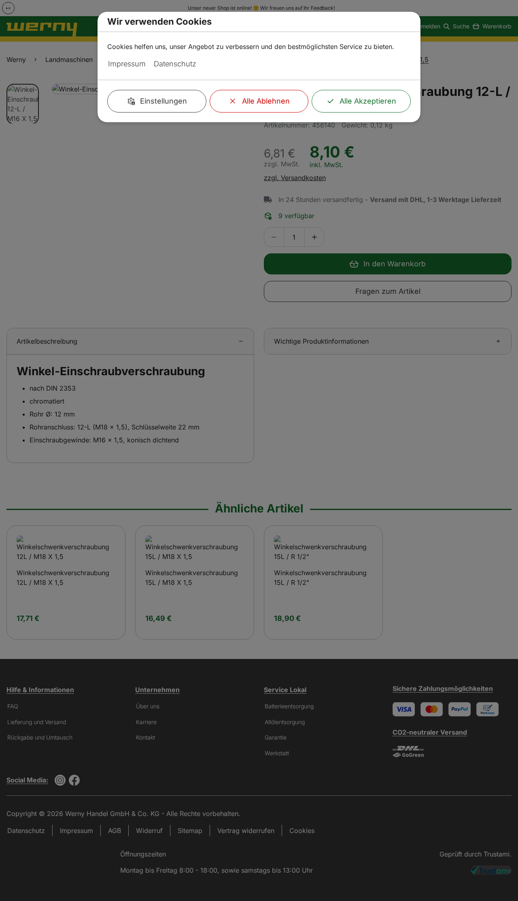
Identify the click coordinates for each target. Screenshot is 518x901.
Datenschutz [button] (175, 64)
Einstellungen (163, 101)
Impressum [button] (127, 64)
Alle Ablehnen (266, 101)
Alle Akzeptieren (368, 101)
